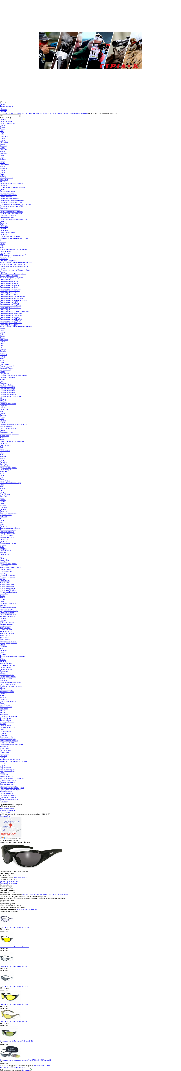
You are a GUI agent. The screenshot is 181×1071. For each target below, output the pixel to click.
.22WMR (3, 400)
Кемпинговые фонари (8, 607)
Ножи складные (5, 470)
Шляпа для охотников (8, 677)
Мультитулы (4, 582)
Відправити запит (6, 877)
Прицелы (3, 756)
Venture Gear (4, 560)
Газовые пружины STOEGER (10, 306)
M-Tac (2, 547)
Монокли (3, 735)
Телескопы (4, 746)
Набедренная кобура (7, 771)
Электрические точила (8, 534)
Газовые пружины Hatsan (9, 281)
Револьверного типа (7, 193)
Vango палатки (5, 639)
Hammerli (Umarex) (6, 368)
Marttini (2, 458)
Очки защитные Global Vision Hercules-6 (14, 927)
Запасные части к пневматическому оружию (16, 262)
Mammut (3, 660)
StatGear (3, 509)
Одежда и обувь (5, 667)
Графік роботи (5, 816)
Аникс (2, 272)
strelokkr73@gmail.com (8, 810)
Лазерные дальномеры (8, 742)
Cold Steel (3, 464)
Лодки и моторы (6, 571)
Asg (1, 245)
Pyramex (3, 552)
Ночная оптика (5, 750)
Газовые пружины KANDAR (10, 321)
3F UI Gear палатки (7, 622)
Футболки (3, 680)
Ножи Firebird (5, 451)
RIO (1, 381)
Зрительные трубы (6, 737)
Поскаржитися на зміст (42, 1066)
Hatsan (2, 144)
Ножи (2, 439)
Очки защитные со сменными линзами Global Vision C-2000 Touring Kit (25, 1060)
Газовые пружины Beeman (9, 283)
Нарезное (3, 185)
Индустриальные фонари (9, 611)
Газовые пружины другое (9, 325)
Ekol (1, 345)
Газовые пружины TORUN (9, 304)
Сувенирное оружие (7, 232)
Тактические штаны (7, 692)
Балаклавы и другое (7, 675)
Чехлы (2, 763)
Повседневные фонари (8, 614)
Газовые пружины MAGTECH (11, 323)
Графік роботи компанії (8, 883)
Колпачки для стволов (8, 780)
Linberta (3, 138)
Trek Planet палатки (7, 633)
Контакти (3, 110)
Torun (2, 358)
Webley (2, 357)
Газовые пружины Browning (10, 291)
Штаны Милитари (6, 690)
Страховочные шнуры (8, 641)
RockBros (3, 562)
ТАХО (2, 379)
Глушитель (4, 259)
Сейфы (2, 773)
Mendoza (3, 417)
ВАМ (2, 362)
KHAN (2, 181)
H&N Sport (4, 409)
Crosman (3, 242)
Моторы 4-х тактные (7, 577)
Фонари (3, 605)
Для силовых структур (8, 797)
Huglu (2, 133)
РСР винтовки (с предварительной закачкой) (16, 204)
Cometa (2, 336)
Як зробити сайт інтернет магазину (12, 1067)
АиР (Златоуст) (5, 445)
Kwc (1, 240)
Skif (1, 447)
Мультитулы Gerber (7, 586)
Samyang (3, 415)
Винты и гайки (5, 257)
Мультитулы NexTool (7, 588)
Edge (1, 556)
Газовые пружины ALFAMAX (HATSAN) (15, 311)
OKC (2, 490)
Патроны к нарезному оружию (11, 396)
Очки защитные (5, 550)
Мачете (2, 596)
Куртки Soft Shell (6, 678)
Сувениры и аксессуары (8, 786)
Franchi (2, 127)
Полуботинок (5, 705)
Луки (2, 221)
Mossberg (3, 146)
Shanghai (3, 351)
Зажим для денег (6, 791)
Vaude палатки (5, 635)
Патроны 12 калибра (7, 377)
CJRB (2, 503)
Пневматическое (6, 197)
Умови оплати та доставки (9, 881)
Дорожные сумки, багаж (8, 665)
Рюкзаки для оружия (7, 782)
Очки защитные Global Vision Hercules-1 (14, 966)
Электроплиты (5, 569)
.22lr (1, 398)
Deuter (2, 652)
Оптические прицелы (8, 739)
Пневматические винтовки (9, 198)
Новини (3, 112)
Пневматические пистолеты (10, 210)
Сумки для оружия (6, 784)
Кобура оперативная (7, 769)
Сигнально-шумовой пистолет (11, 213)
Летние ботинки (6, 707)
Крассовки (4, 709)
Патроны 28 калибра (7, 390)
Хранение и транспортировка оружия (13, 761)
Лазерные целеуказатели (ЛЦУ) (11, 744)
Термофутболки (5, 720)
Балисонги (4, 539)
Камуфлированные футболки (10, 682)
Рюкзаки (3, 545)
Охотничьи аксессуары (8, 428)
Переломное (4, 165)
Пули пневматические (8, 404)
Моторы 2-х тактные (7, 575)
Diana (2, 343)
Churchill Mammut (6, 178)
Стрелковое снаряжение (8, 261)
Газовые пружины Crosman (9, 285)
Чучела (2, 430)
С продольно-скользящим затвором (12, 187)
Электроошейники (6, 663)
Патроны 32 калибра (7, 392)
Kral (1, 347)
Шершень (3, 406)
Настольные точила (7, 532)
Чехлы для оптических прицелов (12, 778)
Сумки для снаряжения (8, 643)
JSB (1, 411)
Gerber (2, 460)
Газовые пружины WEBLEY (10, 317)
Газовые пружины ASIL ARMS (11, 319)
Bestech (2, 502)
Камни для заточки (7, 537)
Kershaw (3, 500)
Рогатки (3, 229)
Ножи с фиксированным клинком (12, 441)
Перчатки (3, 694)
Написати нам (5, 812)
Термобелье (4, 714)
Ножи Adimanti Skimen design (10, 483)
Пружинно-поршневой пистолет (11, 212)
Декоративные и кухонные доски (12, 788)
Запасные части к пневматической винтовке (16, 326)
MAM (2, 473)
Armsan (2, 129)
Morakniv (3, 456)
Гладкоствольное (6, 121)
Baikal (2, 247)
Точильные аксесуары (8, 530)
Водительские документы (9, 799)
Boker (2, 485)
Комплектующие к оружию (10, 236)
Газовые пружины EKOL (9, 302)
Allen (2, 558)
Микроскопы (4, 748)
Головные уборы (6, 669)
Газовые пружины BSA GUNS (11, 313)
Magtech (3, 349)
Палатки (3, 620)
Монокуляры (4, 752)
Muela (2, 454)
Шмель (2, 413)
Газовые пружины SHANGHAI (11, 315)
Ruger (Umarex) (5, 370)
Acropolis (3, 549)
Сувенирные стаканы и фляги (10, 790)
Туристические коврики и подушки (12, 656)
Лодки (2, 579)
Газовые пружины (6, 279)
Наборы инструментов (8, 603)
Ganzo (2, 449)
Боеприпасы (4, 373)
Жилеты (3, 724)
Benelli (2, 125)
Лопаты (3, 599)
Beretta (2, 140)
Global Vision (4, 554)
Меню (5, 102)
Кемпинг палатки (6, 624)
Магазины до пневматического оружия (14, 238)
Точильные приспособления (10, 528)
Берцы (2, 710)
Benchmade (4, 507)
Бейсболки (4, 671)
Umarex (2, 244)
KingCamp (3, 650)
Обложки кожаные (6, 793)
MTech (2, 488)
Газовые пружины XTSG (9, 309)
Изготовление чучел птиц (9, 434)
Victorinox (3, 471)
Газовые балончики (7, 217)
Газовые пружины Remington (10, 289)
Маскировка (4, 436)
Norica (2, 338)
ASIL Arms (4, 340)
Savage (2, 189)
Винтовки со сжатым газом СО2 (11, 206)
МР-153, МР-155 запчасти (9, 276)
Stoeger (2, 148)
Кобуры (2, 765)
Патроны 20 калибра (7, 389)
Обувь (2, 703)
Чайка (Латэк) (5, 364)
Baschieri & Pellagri (6, 385)
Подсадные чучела (6, 432)
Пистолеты (4, 208)
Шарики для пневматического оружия (13, 424)
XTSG (2, 360)
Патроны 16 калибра (7, 387)
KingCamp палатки (7, 631)
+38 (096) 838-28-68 (7, 808)
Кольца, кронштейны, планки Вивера (13, 249)
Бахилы (2, 712)
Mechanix (3, 697)
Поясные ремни (5, 726)
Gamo (2, 330)
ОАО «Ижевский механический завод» (14, 266)
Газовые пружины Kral (8, 293)
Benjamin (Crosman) (7, 366)
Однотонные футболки (8, 684)
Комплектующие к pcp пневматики (12, 264)
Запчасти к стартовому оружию (11, 277)
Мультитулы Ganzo (7, 584)
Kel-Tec (2, 163)
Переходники (5, 253)
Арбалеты (3, 225)
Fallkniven (3, 462)
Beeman (2, 341)
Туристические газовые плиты (11, 567)
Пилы (2, 601)
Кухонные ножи (6, 515)
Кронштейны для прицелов (10, 759)
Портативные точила (7, 535)
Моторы (3, 573)
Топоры (3, 598)
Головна (3, 104)
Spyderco (3, 505)
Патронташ (4, 774)
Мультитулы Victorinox (8, 590)
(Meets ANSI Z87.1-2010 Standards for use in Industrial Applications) (45, 894)
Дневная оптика (6, 731)
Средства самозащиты (8, 215)
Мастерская (4, 801)
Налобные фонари (6, 609)
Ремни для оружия (6, 776)
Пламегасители (5, 251)
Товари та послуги (6, 106)
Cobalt (2, 134)
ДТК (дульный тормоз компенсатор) (13, 255)
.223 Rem (3, 402)
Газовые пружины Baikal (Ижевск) (12, 298)
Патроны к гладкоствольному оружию (13, 375)
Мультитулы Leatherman (8, 592)
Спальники (4, 646)
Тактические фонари (7, 616)
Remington (3, 153)
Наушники (4, 566)
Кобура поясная (5, 767)
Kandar (2, 372)
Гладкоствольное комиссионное (11, 183)
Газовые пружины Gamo (9, 287)
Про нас (3, 108)
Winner (2, 422)
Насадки (3, 758)
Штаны (2, 688)
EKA (2, 453)
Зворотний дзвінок (20, 877)
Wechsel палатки (6, 630)
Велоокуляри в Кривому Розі (27, 909)
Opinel (2, 475)
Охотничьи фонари (7, 613)
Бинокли (3, 733)
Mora (2, 524)
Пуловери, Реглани (7, 722)
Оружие (3, 119)
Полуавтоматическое (7, 123)
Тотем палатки (5, 637)
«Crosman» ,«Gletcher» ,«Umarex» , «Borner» (15, 270)
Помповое (3, 149)
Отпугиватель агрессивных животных (14, 219)
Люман (2, 407)
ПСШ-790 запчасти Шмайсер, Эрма (13, 274)
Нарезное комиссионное (8, 195)
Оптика (2, 729)
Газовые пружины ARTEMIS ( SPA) (13, 296)
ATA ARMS (4, 142)
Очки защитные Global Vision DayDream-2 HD (16, 1041)
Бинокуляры (4, 754)
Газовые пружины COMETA (10, 308)
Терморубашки (5, 718)
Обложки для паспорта (8, 795)
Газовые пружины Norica (9, 294)
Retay (2, 131)
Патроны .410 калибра (8, 394)
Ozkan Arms (4, 136)
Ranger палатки (5, 626)
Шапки (2, 673)
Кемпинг (3, 654)
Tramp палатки (5, 628)
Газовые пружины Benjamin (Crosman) (13, 300)
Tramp (2, 648)
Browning (3, 168)
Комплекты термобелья (8, 716)
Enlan (2, 498)
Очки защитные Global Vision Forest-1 (13, 1021)
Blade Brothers (5, 466)
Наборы (3, 618)
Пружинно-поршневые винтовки (12, 200)
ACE (1, 522)
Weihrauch (3, 355)
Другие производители (8, 468)
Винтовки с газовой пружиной (11, 202)
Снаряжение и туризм (8, 543)
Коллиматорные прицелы (9, 741)
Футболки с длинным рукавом (11, 686)
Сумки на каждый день (8, 727)
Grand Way (4, 223)
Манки (2, 438)
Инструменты (5, 581)
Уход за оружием (6, 426)
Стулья (2, 645)
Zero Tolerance (5, 494)
